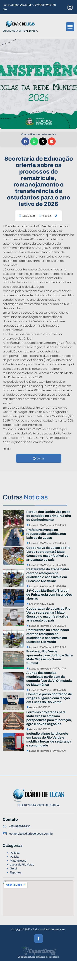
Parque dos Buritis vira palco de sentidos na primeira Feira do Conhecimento (48, 516)
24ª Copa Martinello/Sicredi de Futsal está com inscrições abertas (49, 594)
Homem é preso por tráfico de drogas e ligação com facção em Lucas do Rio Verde (49, 698)
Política (15, 852)
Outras (25, 497)
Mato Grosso (18, 860)
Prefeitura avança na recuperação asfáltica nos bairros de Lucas (46, 533)
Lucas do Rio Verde (40, 525)
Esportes (34, 604)
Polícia (14, 856)
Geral (32, 707)
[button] (70, 26)
